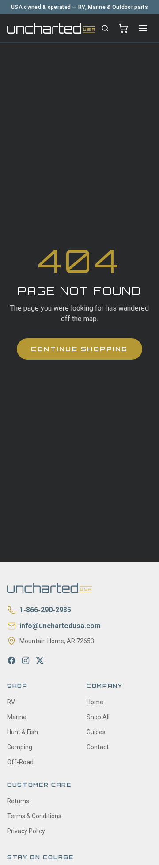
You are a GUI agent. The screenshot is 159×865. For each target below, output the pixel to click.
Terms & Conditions (34, 815)
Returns (18, 800)
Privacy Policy (26, 831)
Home (95, 702)
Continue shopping (79, 349)
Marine (16, 717)
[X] (39, 660)
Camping (19, 747)
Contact (98, 747)
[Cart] (123, 28)
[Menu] (143, 28)
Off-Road (20, 762)
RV (11, 702)
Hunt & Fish (22, 732)
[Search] (105, 28)
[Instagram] (25, 660)
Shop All (98, 717)
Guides (96, 732)
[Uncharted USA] (51, 28)
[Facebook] (11, 660)
